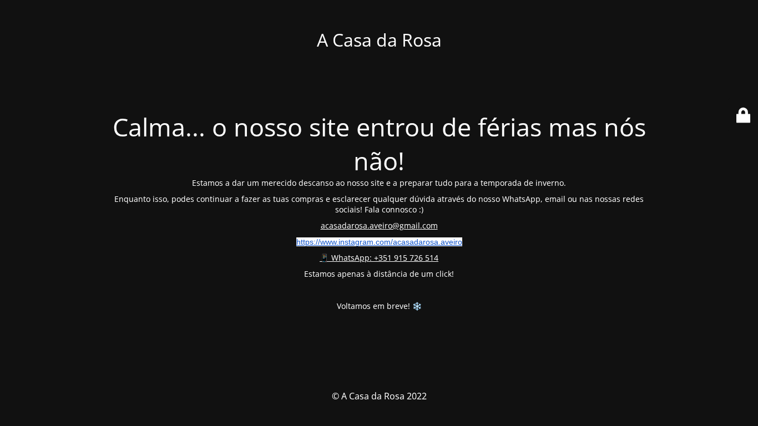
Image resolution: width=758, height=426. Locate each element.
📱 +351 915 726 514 (379, 257)
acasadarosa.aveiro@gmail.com (379, 225)
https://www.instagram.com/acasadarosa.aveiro (379, 241)
